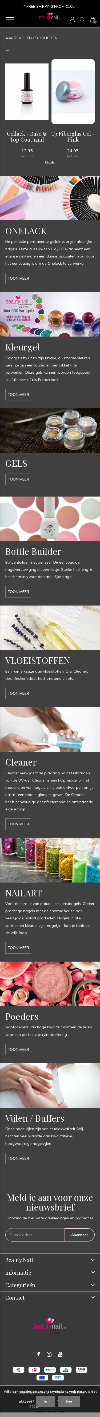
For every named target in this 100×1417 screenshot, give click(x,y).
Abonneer (79, 1234)
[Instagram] (49, 1354)
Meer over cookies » (51, 1411)
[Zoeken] (82, 19)
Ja (45, 1401)
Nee (69, 1401)
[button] (9, 20)
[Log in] (72, 19)
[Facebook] (38, 1354)
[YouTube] (60, 1354)
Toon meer (18, 278)
